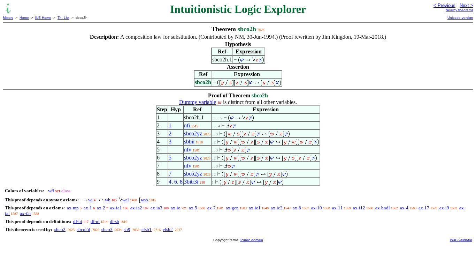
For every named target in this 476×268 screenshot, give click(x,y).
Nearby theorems (459, 10)
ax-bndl (382, 207)
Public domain (251, 240)
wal (125, 199)
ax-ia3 (156, 207)
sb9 (127, 229)
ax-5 (193, 207)
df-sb (114, 221)
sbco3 (107, 229)
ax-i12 (359, 207)
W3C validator (461, 240)
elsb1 (146, 229)
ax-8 (297, 207)
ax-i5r (25, 213)
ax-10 (316, 207)
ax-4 (404, 207)
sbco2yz (193, 133)
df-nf (95, 221)
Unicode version (460, 18)
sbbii (189, 141)
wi (90, 199)
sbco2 (60, 229)
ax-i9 (444, 207)
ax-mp (73, 207)
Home (24, 18)
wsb (144, 199)
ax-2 (101, 207)
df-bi (77, 221)
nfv (187, 149)
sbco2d (83, 229)
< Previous (444, 5)
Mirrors (8, 18)
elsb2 (168, 229)
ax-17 (424, 207)
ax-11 (337, 207)
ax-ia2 (136, 207)
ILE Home (43, 18)
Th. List (63, 18)
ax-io (176, 207)
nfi (187, 125)
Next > (466, 5)
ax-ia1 (116, 207)
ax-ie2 (277, 207)
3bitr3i (191, 182)
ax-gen (232, 207)
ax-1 (88, 207)
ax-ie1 (255, 207)
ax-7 (211, 207)
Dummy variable (197, 102)
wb (107, 199)
